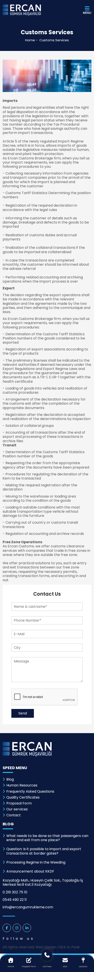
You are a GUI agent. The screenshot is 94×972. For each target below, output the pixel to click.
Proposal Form (19, 803)
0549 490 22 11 (15, 900)
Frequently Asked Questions (30, 791)
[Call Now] (47, 956)
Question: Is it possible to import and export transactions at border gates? (43, 851)
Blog (10, 779)
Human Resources (21, 785)
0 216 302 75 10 (15, 892)
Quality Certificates (23, 797)
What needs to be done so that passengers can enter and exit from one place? (47, 838)
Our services (17, 809)
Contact (13, 815)
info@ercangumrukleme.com (28, 907)
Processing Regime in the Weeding (35, 862)
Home (30, 40)
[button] (47, 540)
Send (22, 713)
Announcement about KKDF (30, 871)
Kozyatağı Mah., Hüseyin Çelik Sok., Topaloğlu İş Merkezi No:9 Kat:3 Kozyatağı (43, 882)
